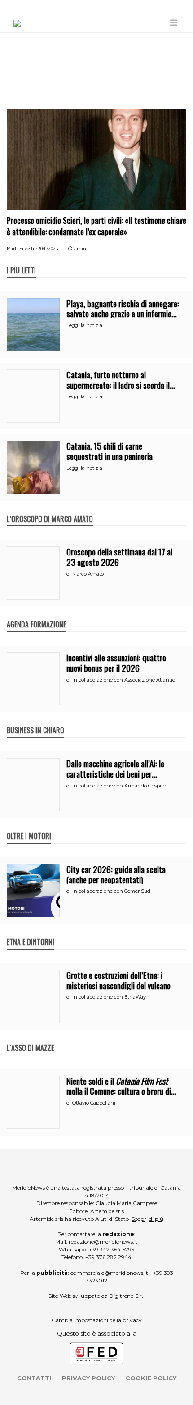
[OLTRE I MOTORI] (29, 826)
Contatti (34, 1378)
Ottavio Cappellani (93, 1103)
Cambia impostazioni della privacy (97, 1320)
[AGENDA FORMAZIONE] (36, 614)
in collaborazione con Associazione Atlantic (123, 680)
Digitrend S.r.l (127, 1295)
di (69, 574)
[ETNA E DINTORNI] (30, 932)
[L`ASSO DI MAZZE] (30, 1038)
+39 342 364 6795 (111, 1249)
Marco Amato (88, 574)
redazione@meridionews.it (103, 1241)
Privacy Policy (88, 1378)
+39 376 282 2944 (108, 1257)
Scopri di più (147, 1218)
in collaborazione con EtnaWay (109, 997)
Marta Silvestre (22, 248)
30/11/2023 (48, 248)
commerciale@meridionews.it (109, 1272)
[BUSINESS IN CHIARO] (35, 720)
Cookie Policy (151, 1378)
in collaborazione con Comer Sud (111, 891)
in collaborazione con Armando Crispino (119, 785)
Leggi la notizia (84, 325)
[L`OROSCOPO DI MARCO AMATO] (50, 509)
